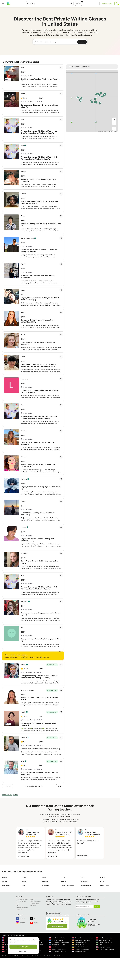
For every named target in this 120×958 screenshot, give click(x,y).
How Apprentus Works (22, 899)
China (63, 877)
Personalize (23, 951)
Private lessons (7, 795)
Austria (4, 877)
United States (104, 885)
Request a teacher (21, 901)
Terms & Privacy (34, 903)
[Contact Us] (117, 3)
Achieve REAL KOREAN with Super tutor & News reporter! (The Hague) (63, 833)
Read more (21, 852)
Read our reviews (57, 926)
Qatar (102, 881)
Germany (5, 881)
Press (17, 905)
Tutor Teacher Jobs (35, 901)
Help (17, 903)
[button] (8, 79)
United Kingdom (86, 885)
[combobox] (50, 3)
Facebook (22, 918)
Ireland (24, 881)
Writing (15, 795)
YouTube (36, 922)
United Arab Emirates (67, 885)
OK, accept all (24, 947)
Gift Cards (33, 905)
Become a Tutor (107, 3)
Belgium (24, 877)
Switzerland (45, 885)
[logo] (8, 3)
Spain (23, 885)
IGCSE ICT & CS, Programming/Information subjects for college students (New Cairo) (93, 833)
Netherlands (84, 881)
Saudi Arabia (6, 885)
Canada (44, 877)
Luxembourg (45, 881)
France (102, 877)
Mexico (63, 881)
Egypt (82, 877)
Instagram (22, 922)
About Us (32, 899)
